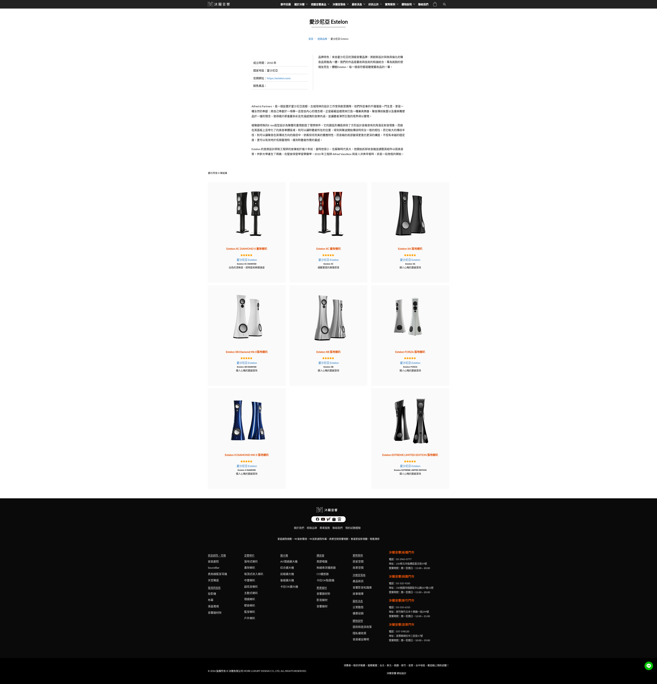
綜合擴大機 (287, 567)
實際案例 (390, 4)
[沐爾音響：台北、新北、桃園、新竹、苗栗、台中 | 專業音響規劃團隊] (219, 4)
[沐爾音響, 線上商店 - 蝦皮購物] (334, 520)
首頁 (310, 38)
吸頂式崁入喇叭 (253, 574)
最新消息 (357, 4)
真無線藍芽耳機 (217, 574)
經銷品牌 (373, 4)
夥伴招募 (286, 4)
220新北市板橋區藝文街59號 (411, 563)
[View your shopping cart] (434, 4)
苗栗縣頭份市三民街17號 (409, 635)
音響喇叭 (249, 555)
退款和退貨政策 (362, 626)
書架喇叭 (249, 567)
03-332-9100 (403, 583)
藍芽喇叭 (249, 611)
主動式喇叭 (251, 592)
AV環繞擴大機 (289, 561)
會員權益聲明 (361, 639)
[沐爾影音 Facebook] (317, 520)
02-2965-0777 (403, 559)
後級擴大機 (287, 580)
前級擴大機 (287, 574)
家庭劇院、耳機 (217, 555)
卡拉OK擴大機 (289, 586)
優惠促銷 (358, 613)
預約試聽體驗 (353, 527)
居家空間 (358, 561)
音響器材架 (215, 612)
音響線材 (322, 606)
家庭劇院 (213, 561)
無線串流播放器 (326, 567)
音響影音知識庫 (362, 587)
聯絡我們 (423, 4)
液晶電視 (213, 606)
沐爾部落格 (339, 4)
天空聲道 (213, 580)
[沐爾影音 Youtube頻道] (323, 520)
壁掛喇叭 (249, 605)
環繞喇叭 (249, 599)
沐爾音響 (391, 673)
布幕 (210, 600)
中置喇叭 (249, 580)
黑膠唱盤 (322, 561)
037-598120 (402, 631)
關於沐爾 (299, 4)
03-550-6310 (403, 607)
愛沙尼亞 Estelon (247, 259)
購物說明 (407, 4)
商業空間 (358, 567)
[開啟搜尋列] (444, 4)
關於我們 (299, 527)
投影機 (212, 593)
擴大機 (284, 555)
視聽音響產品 (318, 4)
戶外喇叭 (249, 618)
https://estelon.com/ (279, 78)
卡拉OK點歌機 (325, 580)
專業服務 (325, 527)
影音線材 (322, 600)
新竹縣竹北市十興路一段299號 (412, 611)
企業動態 (358, 607)
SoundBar (214, 567)
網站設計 (401, 673)
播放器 (320, 555)
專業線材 (322, 587)
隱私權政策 (359, 633)
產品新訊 (358, 581)
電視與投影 (214, 587)
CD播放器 (323, 574)
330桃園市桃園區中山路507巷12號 (414, 587)
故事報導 (358, 593)
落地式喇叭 (251, 561)
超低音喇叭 (251, 586)
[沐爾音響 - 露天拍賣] (339, 520)
